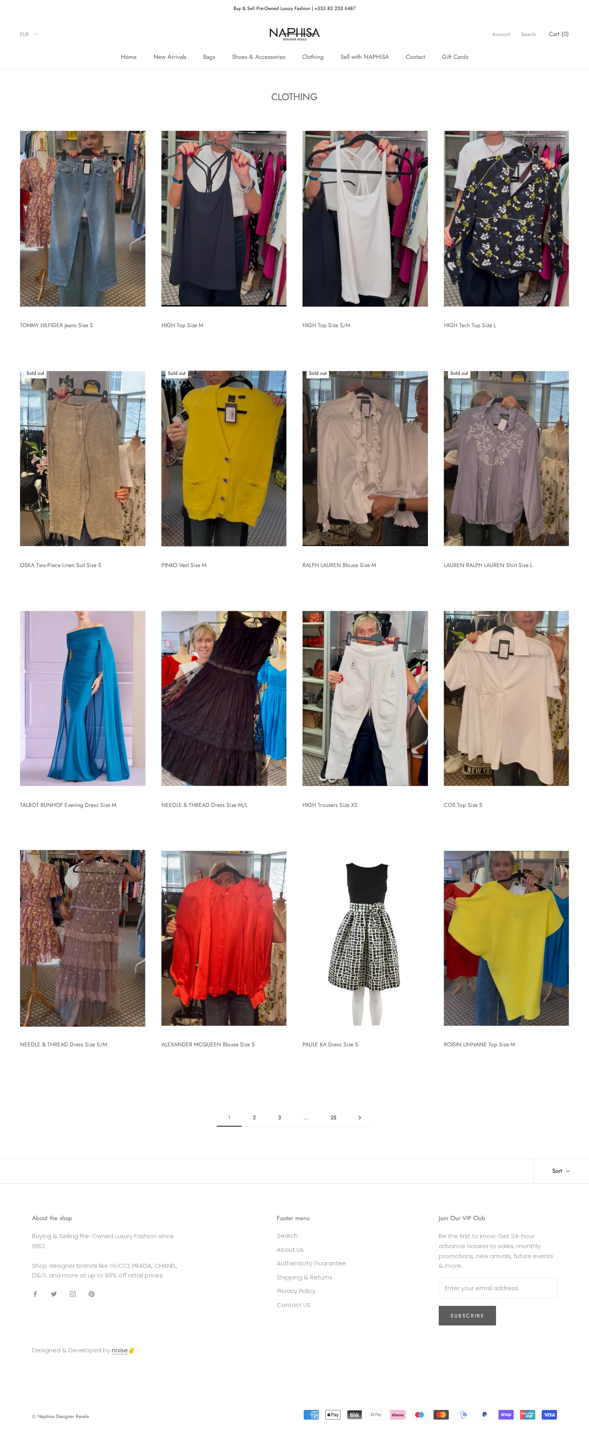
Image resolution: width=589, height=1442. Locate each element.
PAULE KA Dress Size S (330, 1044)
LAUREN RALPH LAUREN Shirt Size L (488, 565)
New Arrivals (169, 56)
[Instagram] (73, 1294)
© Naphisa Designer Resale (60, 1416)
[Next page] (359, 1117)
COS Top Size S (463, 805)
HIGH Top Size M (182, 325)
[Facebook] (35, 1294)
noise (120, 1350)
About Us (290, 1249)
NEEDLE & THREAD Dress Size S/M (63, 1044)
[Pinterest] (92, 1294)
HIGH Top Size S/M (326, 325)
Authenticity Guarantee (311, 1263)
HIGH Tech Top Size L (470, 325)
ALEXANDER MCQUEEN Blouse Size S (208, 1044)
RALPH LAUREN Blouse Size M (339, 565)
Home (129, 56)
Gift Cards (455, 56)
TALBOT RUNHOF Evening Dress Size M (68, 805)
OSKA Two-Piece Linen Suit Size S (60, 565)
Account (501, 34)
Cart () (559, 34)
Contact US (294, 1305)
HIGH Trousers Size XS (330, 805)
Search (528, 34)
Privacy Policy (296, 1291)
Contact (415, 56)
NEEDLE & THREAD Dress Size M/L (204, 805)
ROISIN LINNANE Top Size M (479, 1044)
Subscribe (467, 1315)
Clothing (313, 56)
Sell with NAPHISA (365, 56)
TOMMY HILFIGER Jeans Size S (56, 325)
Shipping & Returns (305, 1277)
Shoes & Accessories (258, 56)
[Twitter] (54, 1294)
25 (333, 1117)
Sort (558, 1170)
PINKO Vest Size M (183, 565)
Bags (209, 56)
